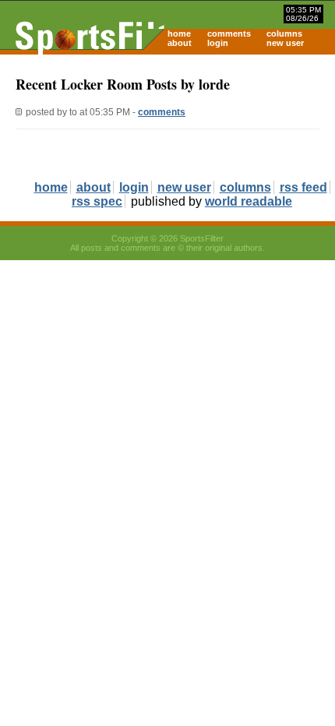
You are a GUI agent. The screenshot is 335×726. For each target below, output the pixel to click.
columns (284, 33)
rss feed (303, 187)
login (217, 43)
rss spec (97, 201)
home (179, 33)
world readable (248, 201)
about (180, 43)
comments (229, 33)
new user (285, 43)
